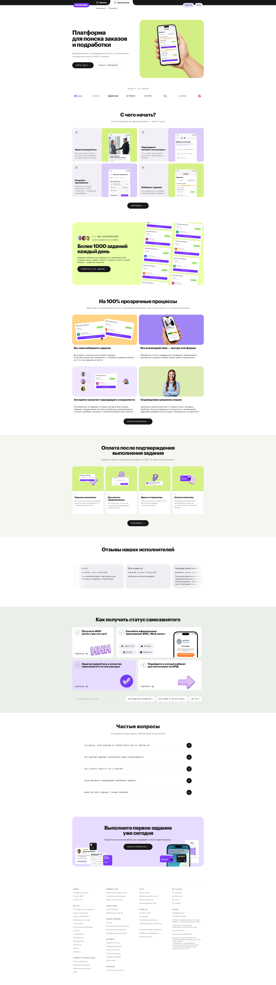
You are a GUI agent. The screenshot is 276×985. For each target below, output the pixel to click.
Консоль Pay (77, 900)
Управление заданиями (81, 965)
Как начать (100, 8)
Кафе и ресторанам (80, 913)
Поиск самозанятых (80, 961)
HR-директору (78, 938)
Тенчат (177, 900)
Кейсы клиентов (112, 909)
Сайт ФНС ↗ (195, 699)
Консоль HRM (78, 896)
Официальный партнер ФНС (116, 933)
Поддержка (188, 5)
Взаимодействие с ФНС (148, 903)
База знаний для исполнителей (117, 926)
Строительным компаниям (83, 927)
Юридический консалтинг (148, 896)
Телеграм (178, 893)
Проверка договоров (113, 946)
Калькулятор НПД (112, 950)
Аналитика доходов (113, 953)
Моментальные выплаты (82, 968)
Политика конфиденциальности (150, 930)
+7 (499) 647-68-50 (179, 916)
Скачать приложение (108, 65)
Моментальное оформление (116, 893)
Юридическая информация (149, 933)
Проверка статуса (113, 943)
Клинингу (76, 931)
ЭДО (75, 972)
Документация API (145, 937)
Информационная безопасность (151, 923)
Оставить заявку (145, 913)
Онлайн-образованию (81, 916)
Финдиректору (78, 941)
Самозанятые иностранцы (115, 896)
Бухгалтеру (77, 945)
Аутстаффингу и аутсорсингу (83, 909)
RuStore (129, 652)
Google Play (129, 646)
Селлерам (77, 952)
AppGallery (147, 652)
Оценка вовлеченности (114, 900)
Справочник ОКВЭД (113, 957)
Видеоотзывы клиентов (114, 913)
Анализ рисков (144, 893)
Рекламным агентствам (81, 920)
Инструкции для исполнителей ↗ (140, 699)
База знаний (110, 960)
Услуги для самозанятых (115, 970)
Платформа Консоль (80, 893)
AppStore (147, 646)
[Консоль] (81, 5)
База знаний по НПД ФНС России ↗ (172, 699)
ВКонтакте (179, 896)
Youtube (178, 903)
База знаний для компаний (116, 930)
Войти (199, 5)
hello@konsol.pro (178, 913)
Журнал (109, 922)
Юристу (76, 948)
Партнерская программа (148, 920)
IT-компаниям (78, 923)
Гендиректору (78, 934)
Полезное (113, 8)
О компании (143, 916)
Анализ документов (146, 900)
